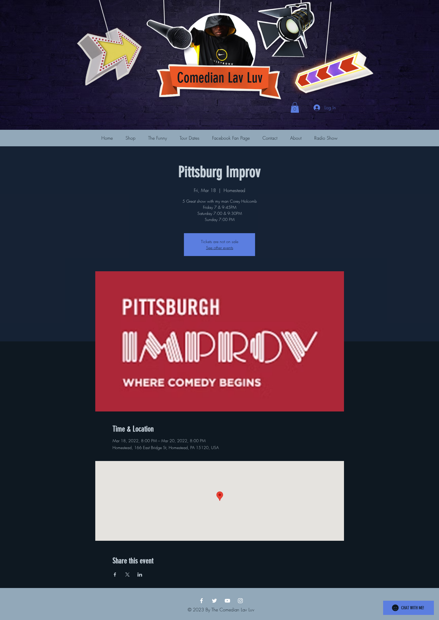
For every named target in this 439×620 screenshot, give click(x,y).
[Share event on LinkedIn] (139, 575)
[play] (361, 4)
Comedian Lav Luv (220, 77)
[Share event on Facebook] (115, 575)
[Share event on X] (127, 575)
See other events (219, 247)
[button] (294, 107)
